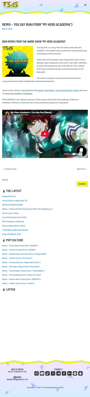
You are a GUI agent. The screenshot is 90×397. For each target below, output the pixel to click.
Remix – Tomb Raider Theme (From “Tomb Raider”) (23, 271)
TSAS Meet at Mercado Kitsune (15, 230)
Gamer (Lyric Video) (10, 213)
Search (5, 180)
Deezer (76, 90)
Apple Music (49, 90)
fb (64, 373)
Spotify (41, 90)
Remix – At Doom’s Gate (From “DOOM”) (19, 250)
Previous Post (9, 169)
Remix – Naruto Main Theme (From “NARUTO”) (21, 279)
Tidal (58, 90)
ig (36, 373)
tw (53, 373)
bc (69, 373)
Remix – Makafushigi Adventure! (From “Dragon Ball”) (24, 254)
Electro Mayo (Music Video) (13, 226)
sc (58, 373)
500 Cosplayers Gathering (13, 221)
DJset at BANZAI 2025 (11, 234)
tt (47, 373)
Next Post (82, 169)
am (80, 373)
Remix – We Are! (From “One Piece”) (17, 258)
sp (75, 373)
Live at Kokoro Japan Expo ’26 (14, 200)
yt (42, 373)
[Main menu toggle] (85, 5)
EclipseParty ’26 (9, 196)
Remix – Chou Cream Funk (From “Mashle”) (20, 246)
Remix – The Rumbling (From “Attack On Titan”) (21, 275)
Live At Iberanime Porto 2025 (14, 217)
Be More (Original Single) (12, 205)
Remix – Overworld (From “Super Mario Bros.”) (21, 262)
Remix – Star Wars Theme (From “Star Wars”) (21, 267)
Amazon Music (66, 90)
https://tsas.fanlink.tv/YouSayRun (18, 93)
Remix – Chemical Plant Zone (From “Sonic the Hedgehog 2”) (27, 209)
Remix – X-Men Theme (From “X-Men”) (18, 283)
